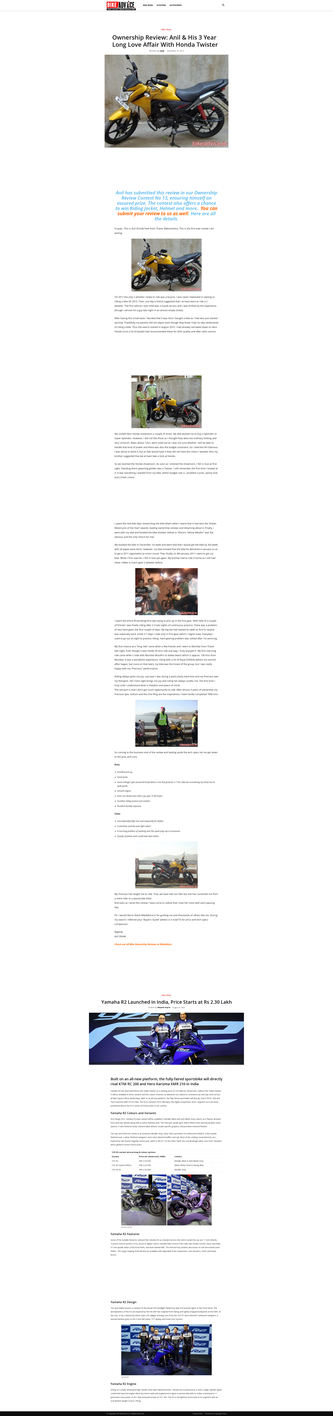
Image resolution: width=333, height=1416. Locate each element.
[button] (223, 5)
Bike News (148, 5)
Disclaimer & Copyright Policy (215, 1413)
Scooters (161, 5)
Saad (162, 51)
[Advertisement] (166, 19)
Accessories (176, 5)
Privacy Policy (198, 1413)
